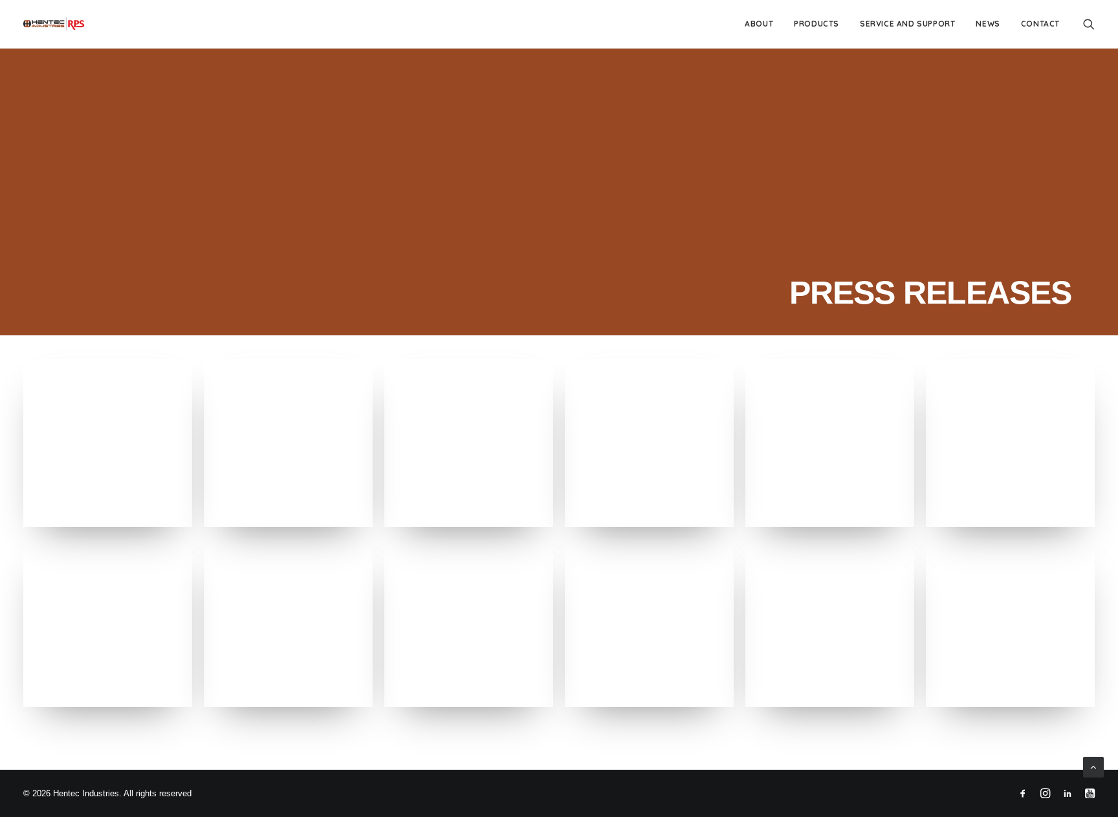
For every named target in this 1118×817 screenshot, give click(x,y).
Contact (1040, 23)
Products (816, 23)
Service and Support (907, 23)
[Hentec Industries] (53, 23)
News (988, 23)
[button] (1089, 24)
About (759, 23)
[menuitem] (759, 24)
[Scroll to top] (1093, 766)
